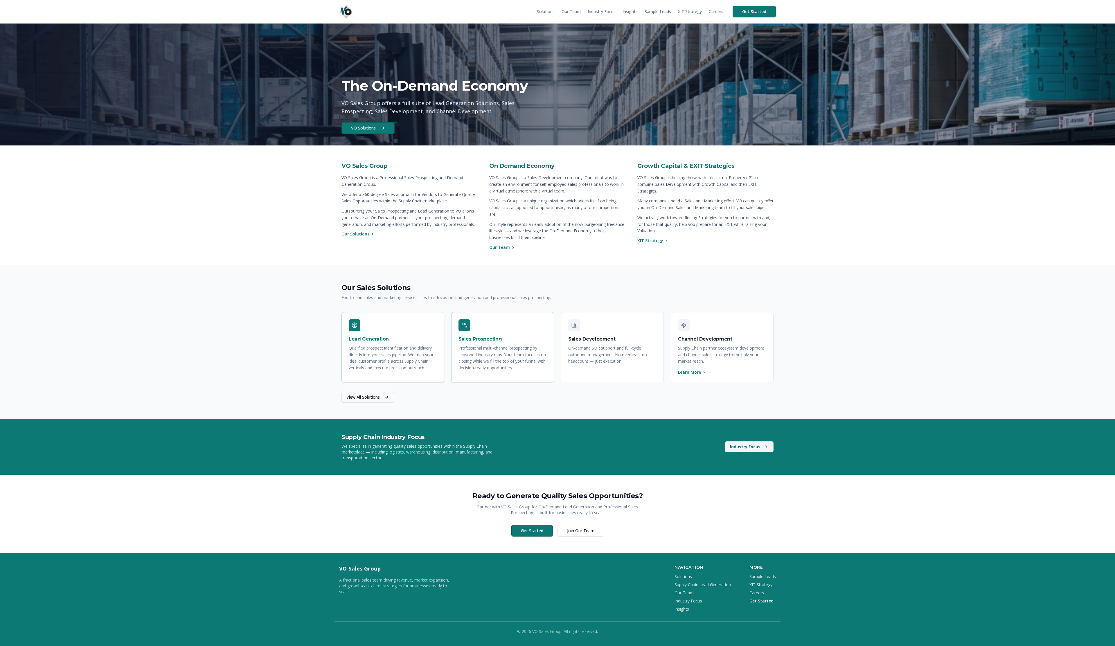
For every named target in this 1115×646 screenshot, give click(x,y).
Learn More (689, 372)
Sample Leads (658, 11)
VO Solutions (363, 128)
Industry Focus (602, 11)
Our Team (571, 11)
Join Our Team (580, 530)
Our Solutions (355, 234)
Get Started (754, 11)
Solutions (546, 11)
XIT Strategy (690, 11)
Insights (630, 11)
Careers (716, 11)
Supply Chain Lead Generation (703, 584)
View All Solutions (363, 397)
